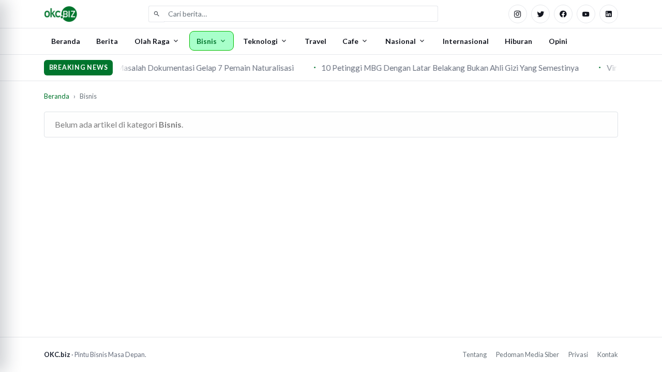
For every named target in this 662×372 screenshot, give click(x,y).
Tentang (474, 354)
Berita (107, 41)
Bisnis (207, 41)
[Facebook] (563, 14)
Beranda (65, 41)
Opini (558, 41)
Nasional (400, 41)
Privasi (578, 354)
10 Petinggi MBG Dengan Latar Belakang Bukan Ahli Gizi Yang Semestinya (448, 67)
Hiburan (518, 41)
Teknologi (260, 41)
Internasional (466, 41)
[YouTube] (586, 14)
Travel (315, 41)
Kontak (607, 354)
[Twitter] (540, 14)
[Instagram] (517, 14)
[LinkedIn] (608, 14)
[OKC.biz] (61, 14)
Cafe (350, 41)
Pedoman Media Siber (527, 354)
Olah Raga (152, 41)
